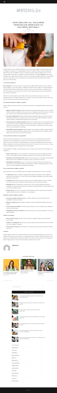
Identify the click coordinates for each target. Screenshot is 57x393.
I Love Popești (15, 345)
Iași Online (14, 370)
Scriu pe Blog (15, 381)
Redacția (15, 245)
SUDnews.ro (15, 375)
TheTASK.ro (15, 352)
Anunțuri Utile (15, 368)
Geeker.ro (14, 378)
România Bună (15, 347)
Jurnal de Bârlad (15, 363)
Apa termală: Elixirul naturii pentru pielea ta (27, 271)
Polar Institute (15, 373)
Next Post (50, 280)
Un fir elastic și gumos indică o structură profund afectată (10, 273)
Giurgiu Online (15, 365)
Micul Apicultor (15, 355)
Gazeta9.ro (14, 350)
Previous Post (8, 280)
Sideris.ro (14, 358)
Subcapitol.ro (15, 360)
